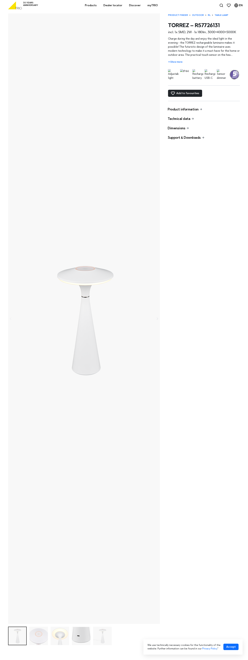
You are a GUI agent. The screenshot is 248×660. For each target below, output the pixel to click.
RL (209, 15)
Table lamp (221, 15)
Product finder (178, 15)
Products (91, 5)
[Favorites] (229, 5)
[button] (17, 636)
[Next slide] (157, 318)
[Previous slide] (10, 318)
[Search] (221, 5)
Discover (135, 5)
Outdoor (198, 15)
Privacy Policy (209, 648)
